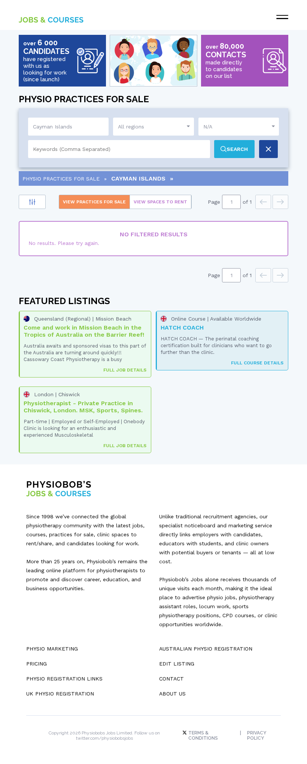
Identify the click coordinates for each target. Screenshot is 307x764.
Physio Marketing (52, 649)
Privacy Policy (256, 735)
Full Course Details (257, 363)
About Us (172, 694)
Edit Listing (176, 664)
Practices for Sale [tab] (94, 201)
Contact (171, 679)
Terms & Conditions (203, 735)
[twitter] (185, 733)
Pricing (36, 664)
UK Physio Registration (60, 694)
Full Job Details (124, 370)
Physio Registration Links (64, 679)
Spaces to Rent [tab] (160, 201)
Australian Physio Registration (205, 649)
